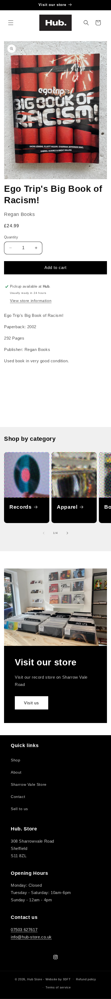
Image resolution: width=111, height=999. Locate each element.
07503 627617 (24, 929)
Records (20, 507)
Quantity (11, 237)
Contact (18, 796)
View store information (30, 300)
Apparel (67, 507)
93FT (67, 979)
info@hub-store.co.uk (31, 937)
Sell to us (19, 809)
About (16, 772)
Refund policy (86, 979)
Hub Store (34, 979)
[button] (11, 23)
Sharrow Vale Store (29, 784)
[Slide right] (67, 533)
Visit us (31, 703)
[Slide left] (44, 533)
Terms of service (58, 987)
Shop (15, 760)
